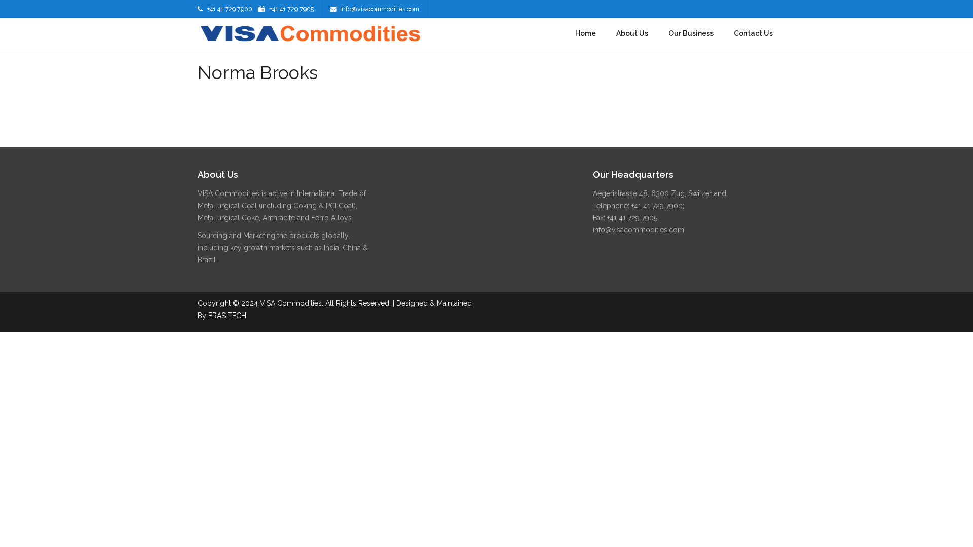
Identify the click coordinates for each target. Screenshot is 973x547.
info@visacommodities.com (379, 9)
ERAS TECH (227, 315)
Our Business (691, 33)
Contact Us (753, 33)
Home (585, 33)
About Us (632, 33)
